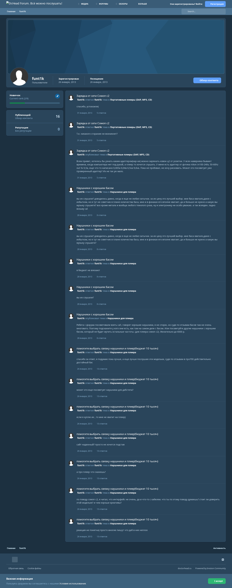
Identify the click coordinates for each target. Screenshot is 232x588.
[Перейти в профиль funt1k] (71, 97)
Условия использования (72, 583)
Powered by (210, 568)
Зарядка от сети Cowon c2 (93, 96)
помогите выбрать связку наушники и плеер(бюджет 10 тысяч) (117, 348)
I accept (218, 580)
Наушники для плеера (123, 191)
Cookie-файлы (34, 568)
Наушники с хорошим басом (95, 188)
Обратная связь (16, 568)
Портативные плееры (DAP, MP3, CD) (131, 99)
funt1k (81, 99)
